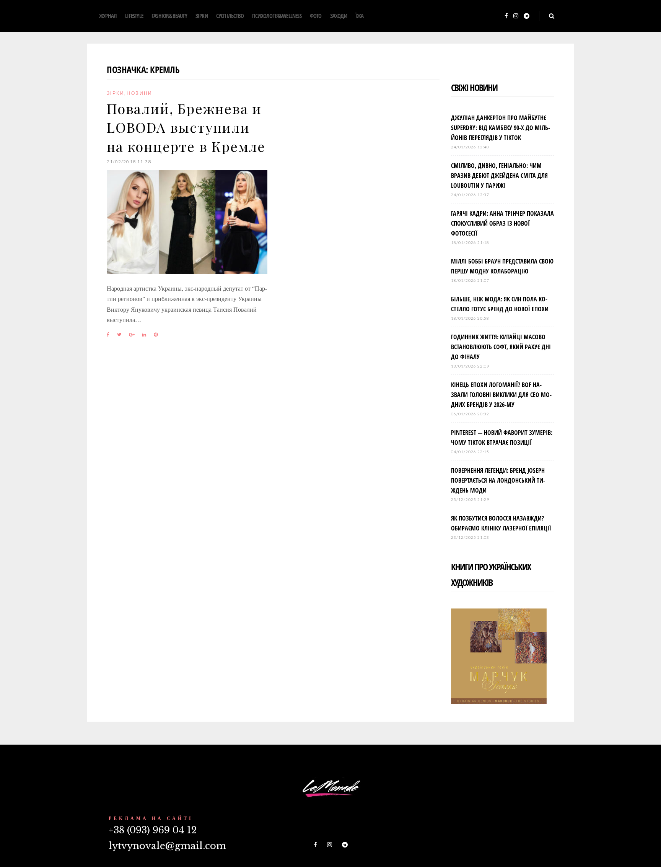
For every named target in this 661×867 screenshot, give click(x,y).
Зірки (201, 16)
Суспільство (230, 16)
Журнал (108, 16)
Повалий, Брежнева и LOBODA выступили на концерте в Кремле (186, 127)
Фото (316, 16)
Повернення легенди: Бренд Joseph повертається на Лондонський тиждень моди (498, 480)
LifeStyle (134, 16)
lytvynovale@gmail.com (167, 845)
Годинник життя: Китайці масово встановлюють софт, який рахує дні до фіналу (501, 347)
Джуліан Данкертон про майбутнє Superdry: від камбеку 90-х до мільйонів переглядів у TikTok (500, 128)
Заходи (338, 16)
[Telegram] (526, 16)
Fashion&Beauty (169, 16)
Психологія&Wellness (276, 16)
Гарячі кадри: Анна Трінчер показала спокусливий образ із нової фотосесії (502, 223)
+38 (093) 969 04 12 (153, 830)
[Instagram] (515, 16)
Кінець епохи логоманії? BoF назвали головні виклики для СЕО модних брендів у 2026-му (501, 395)
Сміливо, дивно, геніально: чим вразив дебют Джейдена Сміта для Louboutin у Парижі (499, 175)
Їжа (359, 16)
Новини (139, 93)
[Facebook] (506, 16)
